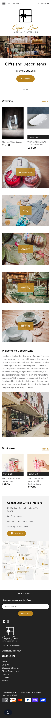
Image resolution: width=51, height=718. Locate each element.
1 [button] (24, 89)
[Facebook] (4, 621)
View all (45, 101)
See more (25, 78)
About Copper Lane (10, 671)
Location (6, 677)
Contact (5, 674)
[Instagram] (8, 621)
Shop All (5, 665)
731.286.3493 (14, 3)
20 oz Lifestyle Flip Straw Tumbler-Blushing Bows (35, 481)
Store (4, 661)
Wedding (7, 101)
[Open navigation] (4, 3)
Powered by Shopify (10, 695)
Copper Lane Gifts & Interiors (29, 692)
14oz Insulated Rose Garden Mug (11, 479)
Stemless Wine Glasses (12, 142)
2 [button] (27, 89)
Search (5, 680)
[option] (25, 61)
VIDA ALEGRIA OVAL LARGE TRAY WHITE (36, 143)
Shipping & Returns (10, 668)
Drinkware (8, 448)
